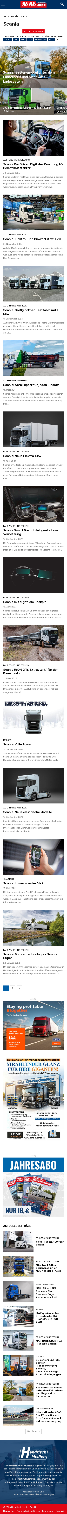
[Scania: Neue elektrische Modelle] (33, 785)
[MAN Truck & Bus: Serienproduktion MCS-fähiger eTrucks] (18, 1266)
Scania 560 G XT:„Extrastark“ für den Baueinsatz (31, 671)
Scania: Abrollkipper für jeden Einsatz (31, 385)
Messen (7, 740)
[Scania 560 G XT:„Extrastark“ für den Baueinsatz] (33, 643)
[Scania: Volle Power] (33, 718)
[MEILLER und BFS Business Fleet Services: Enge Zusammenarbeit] (18, 1291)
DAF (16, 39)
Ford (30, 39)
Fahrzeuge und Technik (16, 452)
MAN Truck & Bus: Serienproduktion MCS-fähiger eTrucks (48, 1268)
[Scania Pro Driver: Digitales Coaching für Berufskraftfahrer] (33, 138)
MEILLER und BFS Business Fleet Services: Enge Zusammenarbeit (46, 1293)
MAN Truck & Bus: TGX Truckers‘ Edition (49, 1342)
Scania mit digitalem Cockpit (24, 602)
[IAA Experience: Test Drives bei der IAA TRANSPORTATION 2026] (18, 1316)
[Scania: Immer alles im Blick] (33, 857)
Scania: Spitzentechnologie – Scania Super (30, 956)
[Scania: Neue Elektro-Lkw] (33, 429)
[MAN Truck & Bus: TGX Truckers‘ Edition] (18, 1340)
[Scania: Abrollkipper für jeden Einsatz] (33, 358)
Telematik (8, 879)
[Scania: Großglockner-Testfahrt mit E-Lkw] (33, 283)
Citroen (8, 39)
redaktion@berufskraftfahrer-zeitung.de (33, 1494)
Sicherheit (41, 1356)
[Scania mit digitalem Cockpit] (33, 575)
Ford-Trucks (40, 39)
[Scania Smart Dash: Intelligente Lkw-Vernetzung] (33, 504)
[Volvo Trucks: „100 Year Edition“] (18, 1241)
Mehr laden (32, 1431)
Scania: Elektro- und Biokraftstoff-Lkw (32, 239)
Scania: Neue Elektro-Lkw (23, 456)
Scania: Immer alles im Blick (23, 883)
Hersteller (14, 16)
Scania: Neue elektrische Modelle (27, 812)
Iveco (51, 39)
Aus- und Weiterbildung (16, 160)
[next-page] (19, 988)
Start (5, 16)
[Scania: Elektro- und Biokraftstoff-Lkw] (33, 212)
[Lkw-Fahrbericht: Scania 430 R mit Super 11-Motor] (27, 101)
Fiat (22, 39)
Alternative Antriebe (15, 235)
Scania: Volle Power (17, 744)
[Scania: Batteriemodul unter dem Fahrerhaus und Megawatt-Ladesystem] (33, 67)
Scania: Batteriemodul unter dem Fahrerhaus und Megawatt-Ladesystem (49, 1392)
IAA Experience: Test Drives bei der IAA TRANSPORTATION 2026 (48, 1317)
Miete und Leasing (45, 1285)
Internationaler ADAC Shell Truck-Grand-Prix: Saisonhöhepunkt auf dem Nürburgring (49, 1417)
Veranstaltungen (45, 1409)
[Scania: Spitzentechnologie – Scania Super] (33, 928)
